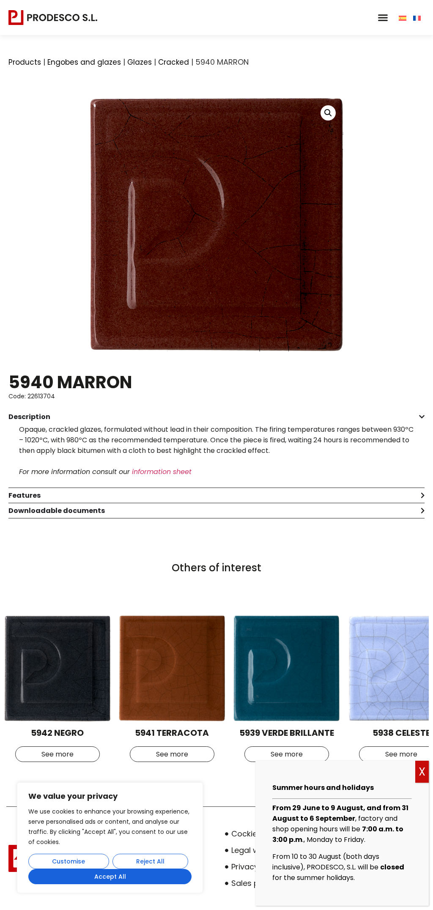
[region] (110, 837)
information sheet (162, 472)
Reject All (150, 861)
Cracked (173, 62)
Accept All (110, 876)
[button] (383, 18)
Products (24, 62)
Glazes (139, 62)
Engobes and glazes (84, 62)
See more (57, 754)
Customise (68, 861)
